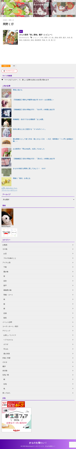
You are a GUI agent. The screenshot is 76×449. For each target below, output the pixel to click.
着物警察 (38, 40)
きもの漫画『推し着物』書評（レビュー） (36, 35)
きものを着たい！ (41, 4)
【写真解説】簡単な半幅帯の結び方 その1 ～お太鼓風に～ (33, 100)
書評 (64, 38)
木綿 (68, 38)
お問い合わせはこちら (9, 188)
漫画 (32, 40)
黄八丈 (53, 40)
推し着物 (55, 38)
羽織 (43, 40)
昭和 (60, 38)
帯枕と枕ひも (17, 90)
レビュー (36, 38)
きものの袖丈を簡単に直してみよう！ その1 (29, 168)
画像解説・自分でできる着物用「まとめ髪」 (29, 119)
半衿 (41, 38)
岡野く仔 (47, 38)
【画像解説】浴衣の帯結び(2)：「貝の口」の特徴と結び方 (34, 159)
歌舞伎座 (26, 40)
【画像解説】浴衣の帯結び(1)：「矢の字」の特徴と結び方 (34, 109)
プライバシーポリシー (9, 190)
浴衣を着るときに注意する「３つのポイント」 (29, 129)
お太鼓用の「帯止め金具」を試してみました (29, 149)
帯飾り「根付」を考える (21, 178)
